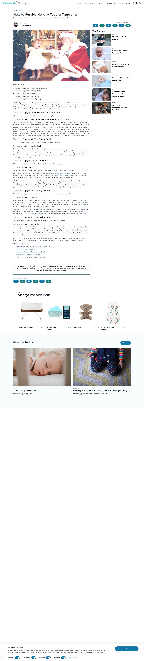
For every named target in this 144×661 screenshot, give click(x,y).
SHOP (80, 3)
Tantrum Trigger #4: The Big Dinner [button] (27, 96)
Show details (72, 657)
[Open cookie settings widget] (3, 656)
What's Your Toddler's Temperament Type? (30, 252)
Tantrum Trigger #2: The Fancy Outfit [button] (28, 91)
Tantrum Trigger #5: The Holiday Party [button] (28, 99)
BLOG (101, 3)
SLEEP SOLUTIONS (91, 3)
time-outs (83, 213)
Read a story (85, 202)
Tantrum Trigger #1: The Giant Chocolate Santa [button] (31, 88)
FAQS (128, 3)
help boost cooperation (39, 213)
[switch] (33, 657)
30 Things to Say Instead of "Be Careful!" (29, 254)
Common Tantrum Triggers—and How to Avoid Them (34, 246)
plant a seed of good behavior (56, 173)
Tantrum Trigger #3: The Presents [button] (26, 93)
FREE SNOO (108, 3)
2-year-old (24, 122)
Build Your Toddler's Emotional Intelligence (30, 257)
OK (127, 648)
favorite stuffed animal (66, 175)
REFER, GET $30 (119, 3)
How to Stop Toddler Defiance (26, 249)
